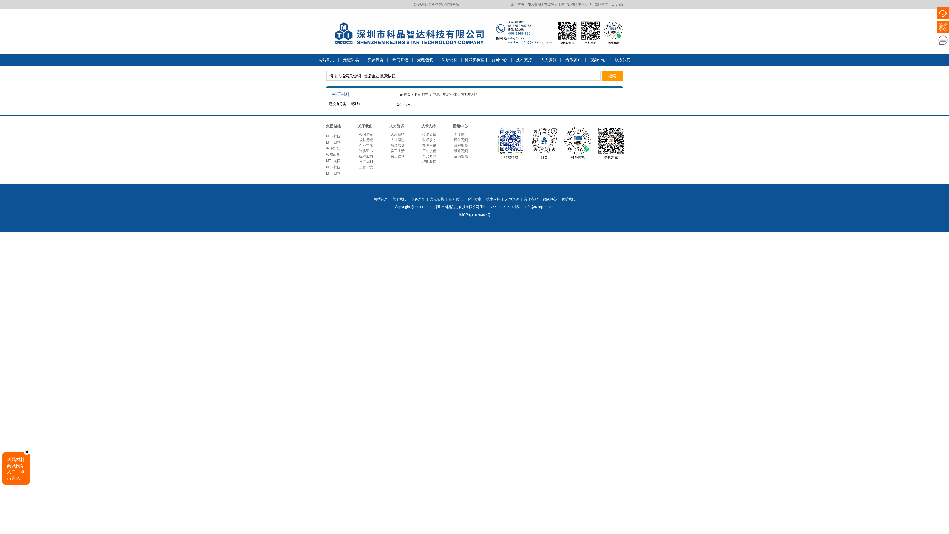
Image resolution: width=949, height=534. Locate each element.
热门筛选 (400, 59)
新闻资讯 (456, 198)
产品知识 (429, 156)
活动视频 (461, 156)
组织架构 (366, 156)
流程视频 (461, 145)
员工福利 (366, 161)
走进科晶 (351, 59)
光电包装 (425, 59)
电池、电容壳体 (445, 94)
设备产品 (418, 198)
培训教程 (429, 161)
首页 (407, 94)
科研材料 (450, 59)
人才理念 (398, 139)
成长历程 (366, 139)
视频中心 (598, 59)
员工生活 (398, 150)
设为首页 (517, 4)
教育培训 (398, 145)
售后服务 (429, 139)
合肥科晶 (333, 143)
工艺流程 (429, 150)
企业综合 (461, 134)
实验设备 (376, 59)
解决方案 (474, 198)
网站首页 (326, 59)
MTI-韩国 (333, 161)
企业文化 (366, 145)
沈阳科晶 (333, 149)
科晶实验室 (474, 59)
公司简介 (366, 134)
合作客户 (573, 59)
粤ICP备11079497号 (475, 214)
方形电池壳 (469, 94)
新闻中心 (499, 59)
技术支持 (524, 59)
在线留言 (551, 4)
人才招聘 (398, 134)
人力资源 (549, 59)
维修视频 (461, 150)
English (617, 4)
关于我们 (399, 198)
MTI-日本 (333, 136)
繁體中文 (601, 4)
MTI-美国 (333, 155)
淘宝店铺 (568, 4)
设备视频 (461, 139)
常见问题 (429, 145)
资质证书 (366, 150)
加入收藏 (534, 4)
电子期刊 (585, 4)
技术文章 (429, 134)
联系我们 (623, 59)
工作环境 (366, 166)
